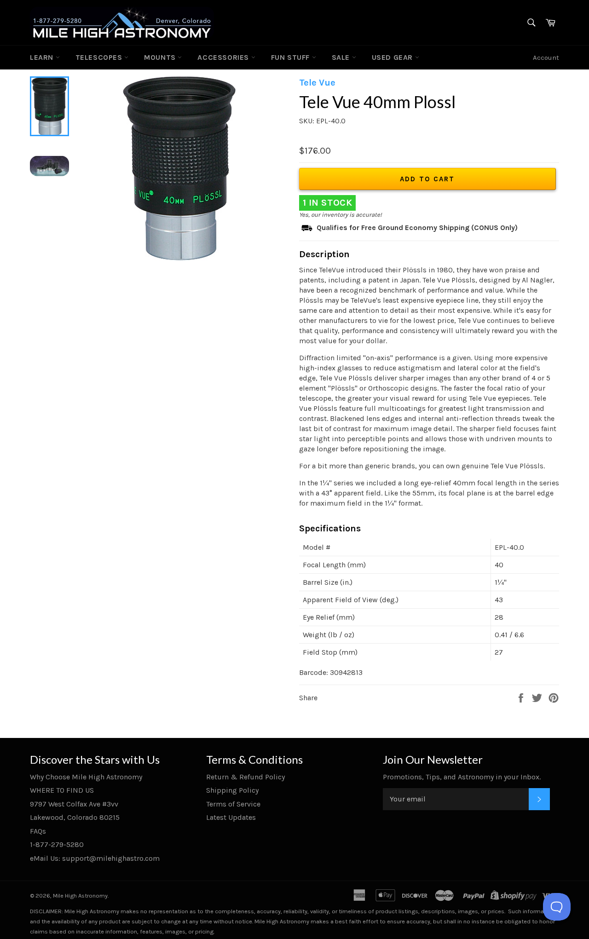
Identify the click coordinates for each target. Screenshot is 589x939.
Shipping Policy (232, 790)
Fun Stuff (291, 57)
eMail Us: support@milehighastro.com (95, 858)
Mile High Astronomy (80, 895)
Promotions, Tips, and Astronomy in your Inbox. (462, 776)
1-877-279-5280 (57, 844)
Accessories (224, 57)
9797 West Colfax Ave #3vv (74, 804)
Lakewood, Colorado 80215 (75, 817)
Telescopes (100, 57)
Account (546, 57)
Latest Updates (231, 817)
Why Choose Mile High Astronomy (86, 776)
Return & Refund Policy (245, 776)
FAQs (38, 831)
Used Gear (393, 57)
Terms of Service (233, 804)
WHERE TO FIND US (62, 790)
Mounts (161, 57)
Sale (342, 57)
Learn (43, 57)
